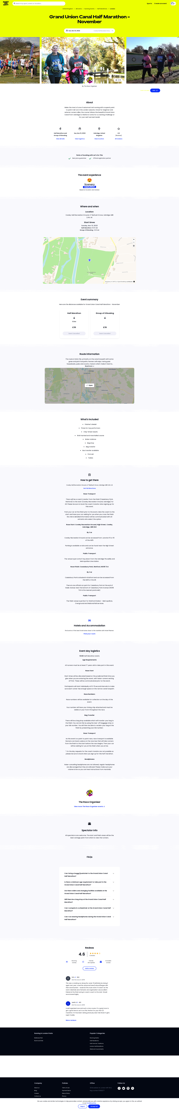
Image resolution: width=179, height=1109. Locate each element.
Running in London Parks (43, 1033)
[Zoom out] (133, 242)
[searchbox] (38, 3)
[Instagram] (129, 1090)
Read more (88, 366)
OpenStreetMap (122, 281)
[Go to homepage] (6, 3)
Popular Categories (97, 1033)
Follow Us (121, 1083)
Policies (65, 1083)
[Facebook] (120, 1090)
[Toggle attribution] (134, 281)
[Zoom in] (133, 239)
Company (38, 1083)
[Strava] (133, 1090)
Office (92, 1083)
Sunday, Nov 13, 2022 (89, 226)
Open (91, 385)
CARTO (114, 281)
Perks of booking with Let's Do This (89, 155)
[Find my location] (133, 245)
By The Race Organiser (89, 86)
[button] (89, 260)
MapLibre (107, 281)
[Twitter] (124, 1090)
